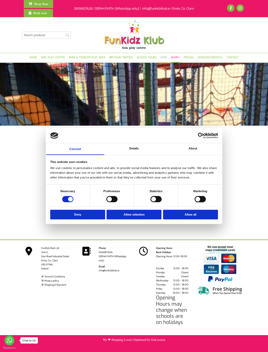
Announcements (209, 57)
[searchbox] (46, 35)
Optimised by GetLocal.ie (149, 339)
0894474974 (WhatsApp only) (117, 8)
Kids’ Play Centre (53, 57)
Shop (174, 57)
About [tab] (193, 148)
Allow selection (134, 214)
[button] (38, 4)
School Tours (147, 57)
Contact (233, 57)
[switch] (112, 199)
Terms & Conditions (54, 276)
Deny (77, 214)
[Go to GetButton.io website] (9, 348)
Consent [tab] (75, 149)
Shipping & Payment (55, 284)
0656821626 (105, 252)
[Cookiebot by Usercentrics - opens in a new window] (201, 135)
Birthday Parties (121, 57)
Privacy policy (51, 280)
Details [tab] (134, 148)
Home (33, 57)
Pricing (189, 57)
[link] (175, 58)
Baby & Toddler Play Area (87, 57)
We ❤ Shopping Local (117, 339)
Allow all (190, 214)
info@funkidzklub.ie (109, 270)
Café (163, 57)
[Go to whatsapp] (9, 340)
